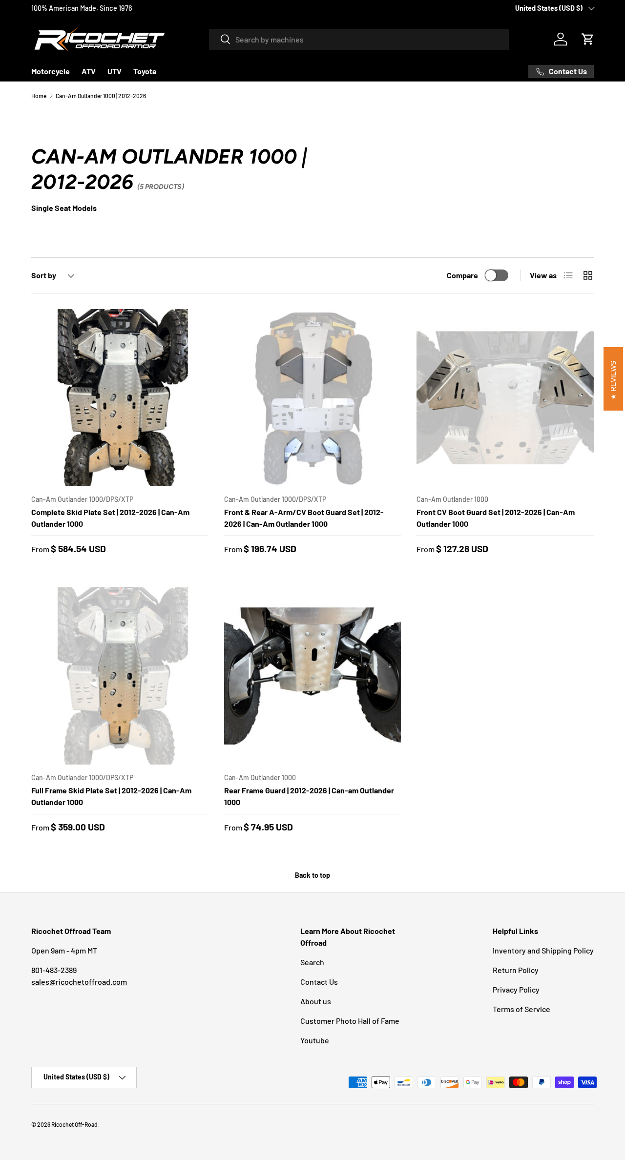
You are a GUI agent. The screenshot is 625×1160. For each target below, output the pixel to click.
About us (315, 1001)
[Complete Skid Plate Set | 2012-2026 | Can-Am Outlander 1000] (119, 397)
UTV (114, 71)
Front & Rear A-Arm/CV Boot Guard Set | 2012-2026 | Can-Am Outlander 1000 (304, 517)
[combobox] (359, 39)
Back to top (312, 875)
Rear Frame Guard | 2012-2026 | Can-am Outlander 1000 (309, 796)
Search (312, 962)
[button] (588, 39)
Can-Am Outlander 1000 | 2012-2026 (101, 96)
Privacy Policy (516, 989)
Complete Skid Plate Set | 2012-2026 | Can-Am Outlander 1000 (110, 517)
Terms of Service (521, 1009)
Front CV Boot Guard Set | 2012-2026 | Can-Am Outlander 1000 (496, 517)
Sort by (43, 275)
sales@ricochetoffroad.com (79, 981)
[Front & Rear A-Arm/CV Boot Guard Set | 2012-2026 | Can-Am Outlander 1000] (312, 397)
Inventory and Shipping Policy (543, 950)
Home (38, 96)
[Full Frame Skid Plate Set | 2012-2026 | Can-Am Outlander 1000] (119, 676)
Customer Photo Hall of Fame (349, 1020)
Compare (462, 275)
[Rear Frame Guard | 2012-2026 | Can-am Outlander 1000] (312, 676)
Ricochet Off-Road (74, 1124)
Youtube (314, 1040)
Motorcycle (50, 71)
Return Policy (516, 969)
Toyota (144, 71)
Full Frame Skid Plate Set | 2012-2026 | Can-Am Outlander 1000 (111, 796)
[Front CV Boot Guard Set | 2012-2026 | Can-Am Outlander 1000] (505, 397)
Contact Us (319, 981)
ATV (89, 71)
